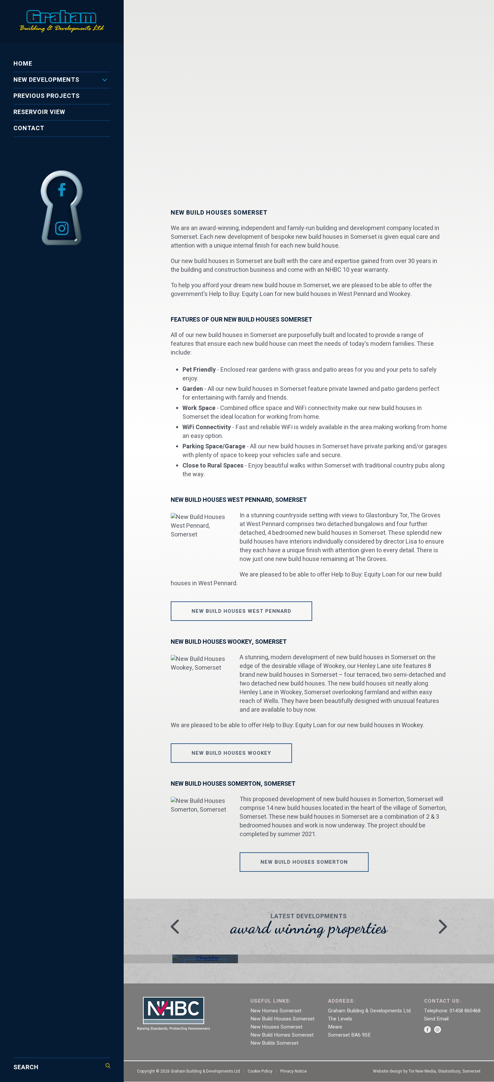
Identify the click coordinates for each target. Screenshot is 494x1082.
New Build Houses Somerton (304, 862)
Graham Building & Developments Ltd (61, 21)
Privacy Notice (293, 1071)
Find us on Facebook (62, 189)
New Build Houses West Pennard (241, 611)
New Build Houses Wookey (231, 753)
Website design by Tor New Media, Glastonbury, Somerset (427, 1071)
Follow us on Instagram (62, 228)
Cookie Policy (260, 1071)
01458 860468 (465, 1010)
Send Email (436, 1018)
